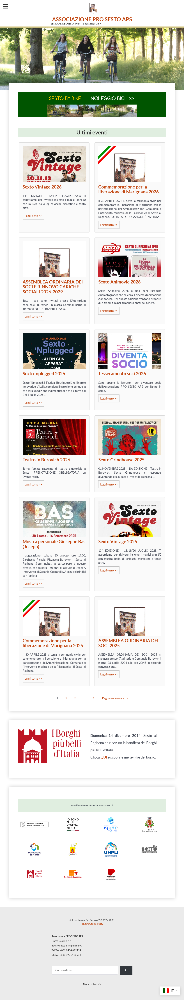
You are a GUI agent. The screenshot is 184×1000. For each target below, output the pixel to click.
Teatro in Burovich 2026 (46, 459)
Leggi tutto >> (34, 217)
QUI (103, 757)
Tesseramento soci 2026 (122, 373)
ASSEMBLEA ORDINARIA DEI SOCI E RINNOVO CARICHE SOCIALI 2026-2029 (53, 287)
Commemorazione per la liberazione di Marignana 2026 (128, 189)
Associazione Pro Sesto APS (92, 19)
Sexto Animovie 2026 (119, 282)
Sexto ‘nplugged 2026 (44, 373)
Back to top (90, 984)
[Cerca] (126, 970)
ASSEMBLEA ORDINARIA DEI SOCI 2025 (128, 643)
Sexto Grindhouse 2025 (121, 459)
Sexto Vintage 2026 (42, 187)
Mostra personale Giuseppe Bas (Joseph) (54, 544)
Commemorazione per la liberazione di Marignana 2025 (53, 643)
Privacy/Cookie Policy (92, 924)
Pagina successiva (115, 698)
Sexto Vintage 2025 (117, 541)
